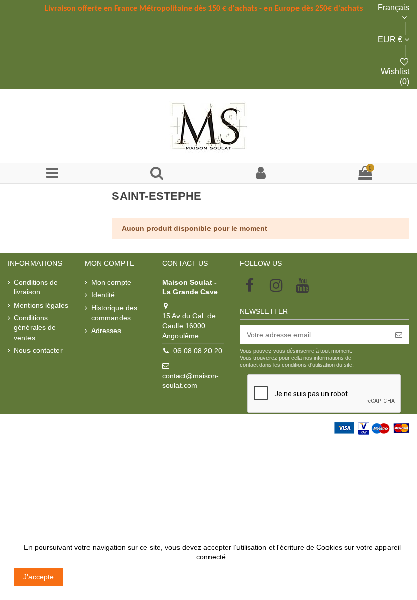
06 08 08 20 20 (197, 351)
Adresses (106, 330)
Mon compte (111, 282)
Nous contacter (38, 350)
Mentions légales (41, 305)
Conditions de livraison (36, 287)
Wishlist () (395, 76)
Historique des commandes (114, 313)
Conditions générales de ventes (35, 328)
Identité (103, 295)
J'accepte (38, 577)
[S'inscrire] (398, 335)
